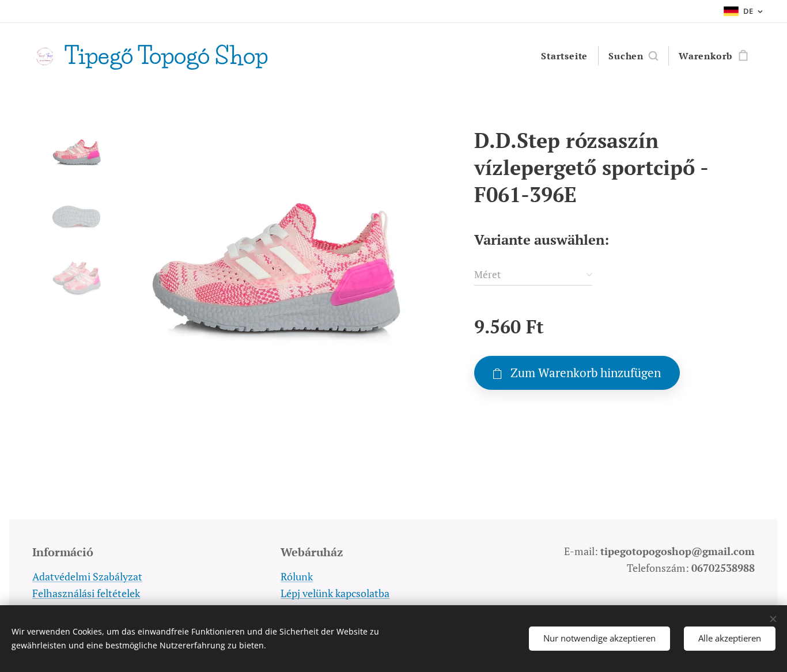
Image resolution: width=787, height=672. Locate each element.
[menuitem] (564, 55)
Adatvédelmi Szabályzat (87, 576)
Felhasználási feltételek (86, 593)
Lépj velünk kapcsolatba (335, 593)
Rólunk (297, 576)
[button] (633, 55)
